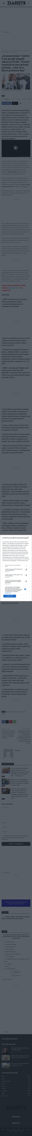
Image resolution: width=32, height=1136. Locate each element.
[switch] (25, 569)
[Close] (28, 538)
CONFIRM (10, 596)
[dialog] (16, 568)
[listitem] (16, 566)
